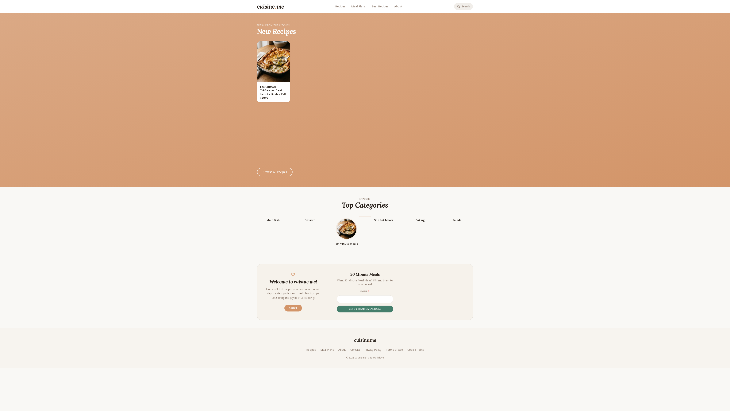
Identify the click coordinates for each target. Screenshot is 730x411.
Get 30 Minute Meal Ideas (365, 309)
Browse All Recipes (275, 172)
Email (364, 291)
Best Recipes (380, 6)
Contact (355, 349)
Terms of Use (394, 349)
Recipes (340, 6)
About (398, 6)
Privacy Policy (373, 349)
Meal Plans (358, 6)
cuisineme (365, 340)
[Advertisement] (365, 135)
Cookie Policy (415, 349)
